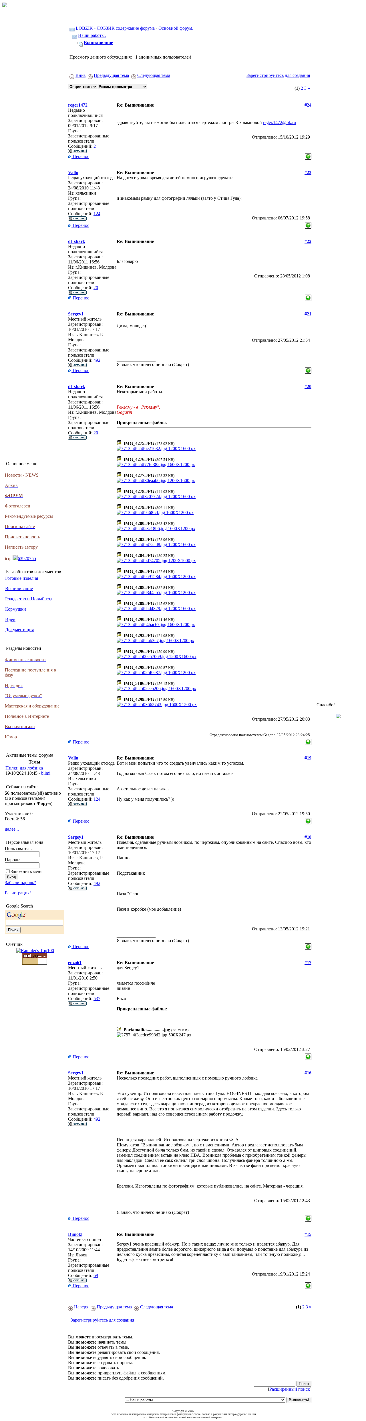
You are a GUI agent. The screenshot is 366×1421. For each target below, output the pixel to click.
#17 (308, 962)
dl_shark (76, 241)
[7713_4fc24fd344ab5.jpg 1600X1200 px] (156, 592)
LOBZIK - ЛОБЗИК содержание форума (115, 28)
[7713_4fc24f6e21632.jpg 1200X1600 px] (156, 448)
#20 (308, 386)
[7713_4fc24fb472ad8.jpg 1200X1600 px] (156, 544)
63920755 (27, 558)
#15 (308, 1234)
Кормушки (15, 609)
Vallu (73, 172)
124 (97, 213)
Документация (19, 629)
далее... (12, 829)
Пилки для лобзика (24, 768)
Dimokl (75, 1234)
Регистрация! (18, 892)
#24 (308, 105)
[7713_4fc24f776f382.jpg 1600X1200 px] (156, 464)
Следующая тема (153, 75)
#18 (308, 837)
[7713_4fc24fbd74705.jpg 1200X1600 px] (156, 560)
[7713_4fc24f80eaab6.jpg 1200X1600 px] (156, 480)
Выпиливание (19, 588)
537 (97, 998)
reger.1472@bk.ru (279, 122)
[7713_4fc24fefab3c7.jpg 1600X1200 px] (155, 640)
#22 (308, 241)
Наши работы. (92, 35)
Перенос (80, 156)
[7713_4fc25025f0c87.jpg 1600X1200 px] (156, 672)
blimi (45, 773)
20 (96, 287)
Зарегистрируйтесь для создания (278, 75)
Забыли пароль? (20, 882)
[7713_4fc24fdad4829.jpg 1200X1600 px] (156, 608)
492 (97, 360)
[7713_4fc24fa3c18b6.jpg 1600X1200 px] (156, 528)
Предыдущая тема (111, 75)
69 (96, 1275)
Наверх (81, 1306)
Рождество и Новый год (28, 598)
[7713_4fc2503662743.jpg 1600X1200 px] (157, 704)
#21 (308, 313)
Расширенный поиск (289, 1389)
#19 (308, 758)
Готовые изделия (21, 578)
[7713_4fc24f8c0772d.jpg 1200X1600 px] (156, 496)
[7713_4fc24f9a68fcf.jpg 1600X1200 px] (155, 512)
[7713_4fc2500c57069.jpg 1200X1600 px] (156, 656)
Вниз (80, 75)
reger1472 (77, 105)
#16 (308, 1072)
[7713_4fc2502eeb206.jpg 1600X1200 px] (156, 688)
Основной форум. (175, 28)
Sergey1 (75, 313)
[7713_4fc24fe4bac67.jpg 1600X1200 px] (156, 624)
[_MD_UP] (308, 155)
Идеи (10, 619)
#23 (308, 172)
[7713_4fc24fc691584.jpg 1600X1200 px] (156, 576)
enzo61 (74, 962)
